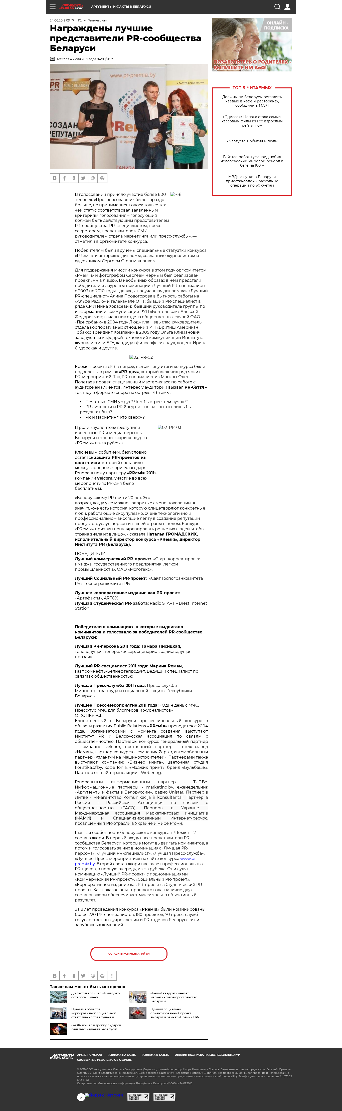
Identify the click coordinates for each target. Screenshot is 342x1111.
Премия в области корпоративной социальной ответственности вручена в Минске (83, 1015)
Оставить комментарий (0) (129, 953)
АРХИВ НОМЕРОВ (89, 1055)
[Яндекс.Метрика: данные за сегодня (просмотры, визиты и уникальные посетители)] (104, 1095)
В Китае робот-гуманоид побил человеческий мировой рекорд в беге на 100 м (252, 161)
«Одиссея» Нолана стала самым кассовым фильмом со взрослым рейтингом (252, 121)
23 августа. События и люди (252, 141)
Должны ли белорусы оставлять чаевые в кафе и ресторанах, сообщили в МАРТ (252, 101)
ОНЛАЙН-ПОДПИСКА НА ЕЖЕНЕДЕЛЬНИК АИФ (207, 1055)
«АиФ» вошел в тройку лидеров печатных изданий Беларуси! (96, 1027)
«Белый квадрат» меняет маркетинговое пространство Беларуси (173, 997)
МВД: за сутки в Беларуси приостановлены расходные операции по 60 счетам (252, 181)
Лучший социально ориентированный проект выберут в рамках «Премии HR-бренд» (164, 1015)
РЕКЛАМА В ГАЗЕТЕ (155, 1055)
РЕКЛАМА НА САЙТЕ (122, 1055)
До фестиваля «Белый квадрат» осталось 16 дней (95, 995)
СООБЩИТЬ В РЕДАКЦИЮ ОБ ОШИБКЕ (104, 1060)
